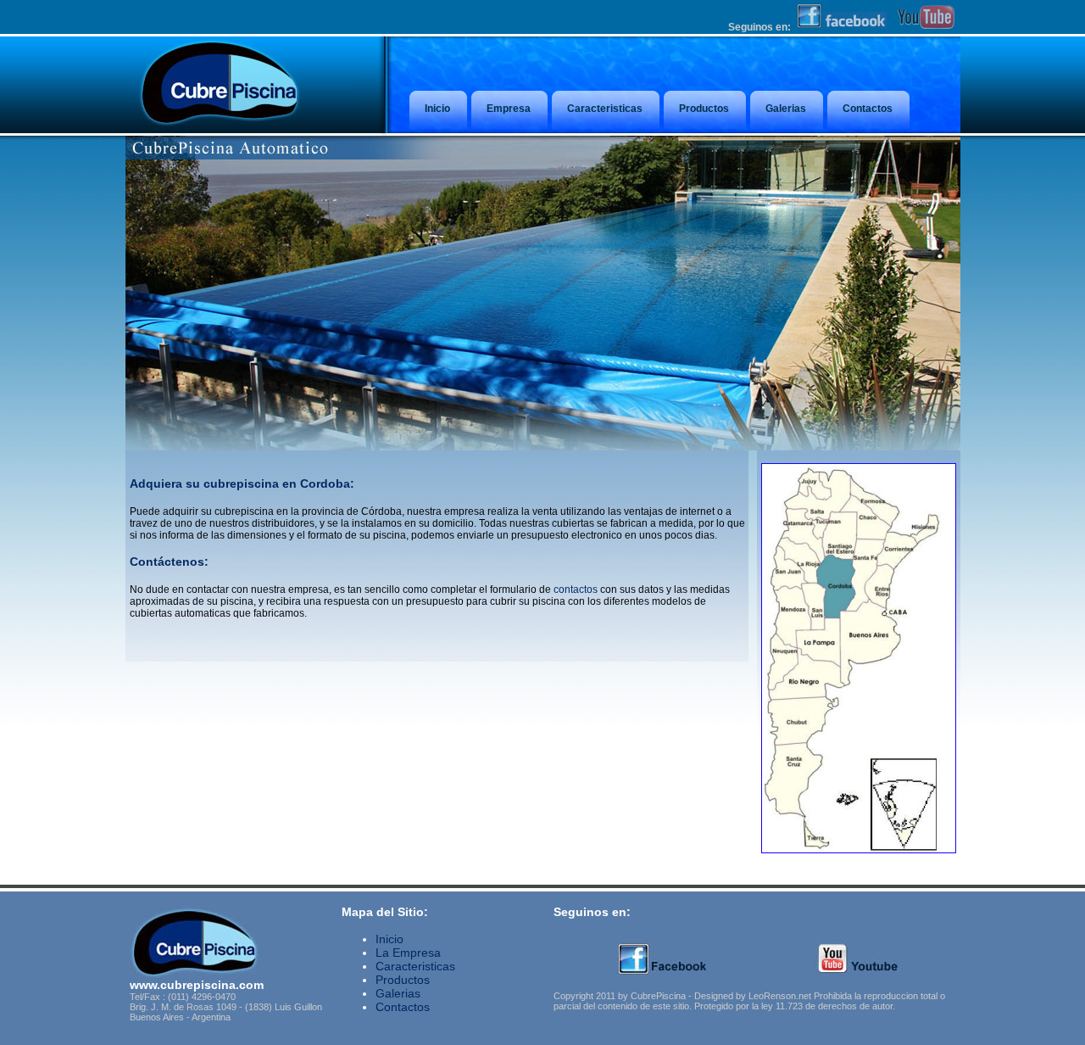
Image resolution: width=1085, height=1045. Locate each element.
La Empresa (408, 952)
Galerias (398, 993)
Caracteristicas (415, 966)
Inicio (389, 939)
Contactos (403, 1007)
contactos (576, 589)
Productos (403, 979)
